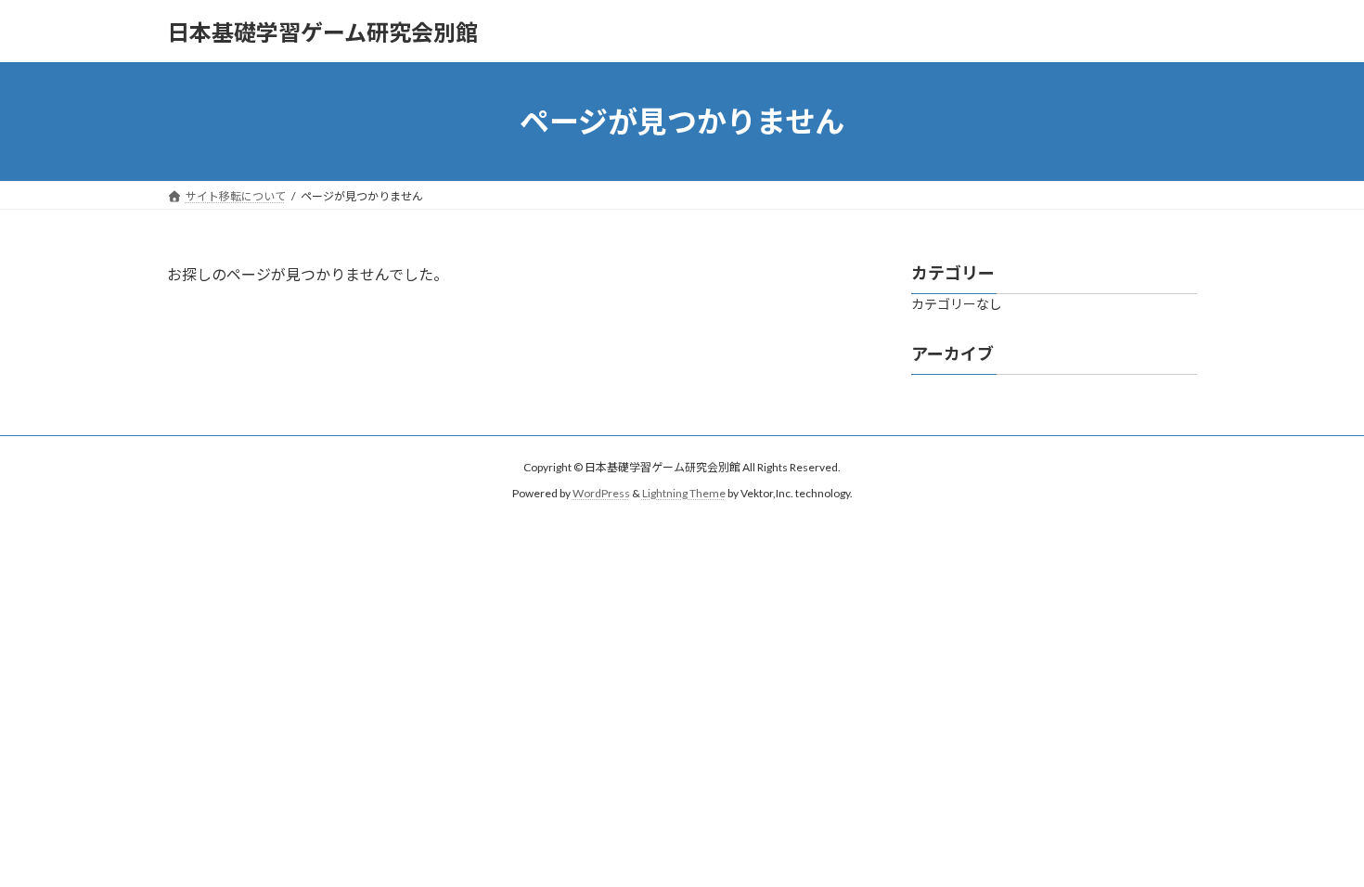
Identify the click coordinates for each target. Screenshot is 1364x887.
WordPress (601, 493)
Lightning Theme (684, 493)
